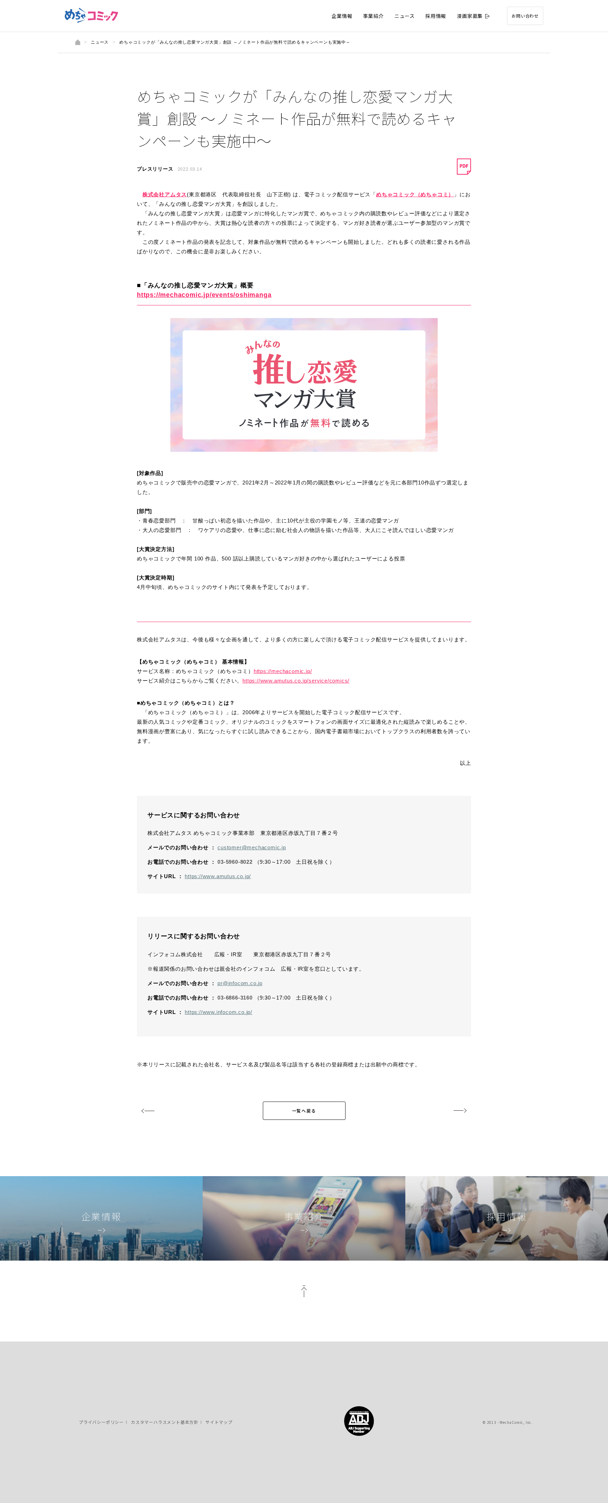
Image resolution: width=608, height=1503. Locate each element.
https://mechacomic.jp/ (283, 671)
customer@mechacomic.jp (251, 847)
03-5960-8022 (235, 862)
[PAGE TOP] (304, 1293)
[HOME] (77, 42)
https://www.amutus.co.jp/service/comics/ (295, 681)
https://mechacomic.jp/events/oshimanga (204, 294)
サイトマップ (219, 1422)
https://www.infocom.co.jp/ (218, 1012)
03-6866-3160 (235, 998)
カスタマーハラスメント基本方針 (164, 1422)
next (460, 1110)
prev (148, 1110)
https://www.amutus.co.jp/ (218, 876)
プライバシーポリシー (101, 1422)
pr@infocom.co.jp (239, 983)
